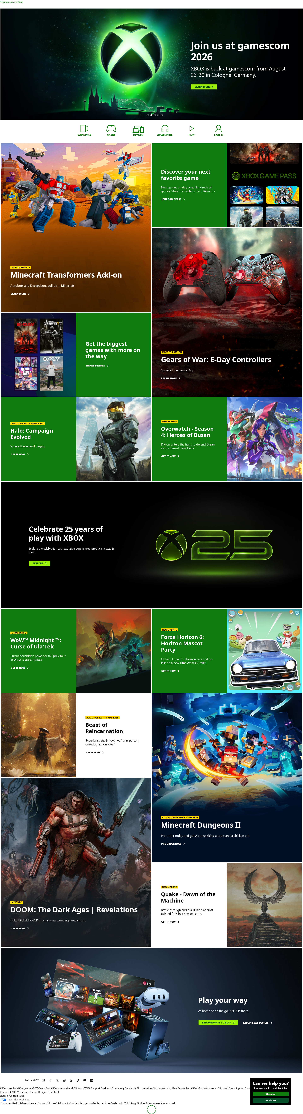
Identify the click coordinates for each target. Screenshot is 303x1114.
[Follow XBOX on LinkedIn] (91, 1080)
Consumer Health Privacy (14, 1103)
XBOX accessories (60, 1088)
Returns (249, 1088)
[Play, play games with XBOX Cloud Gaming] (192, 128)
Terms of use (103, 1103)
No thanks (270, 1100)
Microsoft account (207, 1088)
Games (33, 1091)
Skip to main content (11, 1)
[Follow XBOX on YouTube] (84, 1080)
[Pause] (141, 115)
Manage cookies (87, 1103)
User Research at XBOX (185, 1088)
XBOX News (77, 1088)
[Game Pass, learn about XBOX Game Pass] (84, 128)
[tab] (148, 115)
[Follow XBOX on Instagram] (64, 1080)
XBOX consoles (8, 1088)
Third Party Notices (134, 1103)
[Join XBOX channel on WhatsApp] (71, 1080)
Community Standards (123, 1088)
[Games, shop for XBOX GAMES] (111, 128)
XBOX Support (92, 1088)
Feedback (106, 1088)
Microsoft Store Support (231, 1088)
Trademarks (117, 1103)
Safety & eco (153, 1103)
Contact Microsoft (47, 1103)
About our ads (168, 1103)
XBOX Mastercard (19, 1091)
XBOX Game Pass (41, 1088)
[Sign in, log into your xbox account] (218, 128)
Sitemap (32, 1103)
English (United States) (12, 1095)
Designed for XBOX (48, 1091)
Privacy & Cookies (68, 1103)
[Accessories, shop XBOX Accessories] (165, 128)
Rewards (4, 1091)
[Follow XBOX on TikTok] (77, 1080)
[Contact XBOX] (43, 1080)
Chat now (271, 1093)
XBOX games (24, 1088)
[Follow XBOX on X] (57, 1080)
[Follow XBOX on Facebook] (50, 1080)
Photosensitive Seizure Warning (154, 1088)
